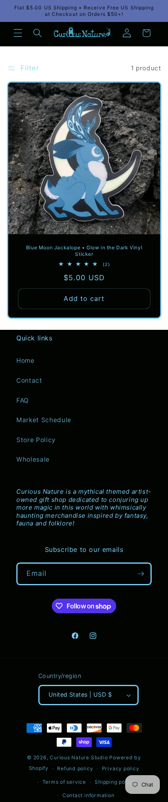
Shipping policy (115, 782)
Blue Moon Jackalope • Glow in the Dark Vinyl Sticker (84, 250)
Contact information (88, 795)
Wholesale (33, 459)
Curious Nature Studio (79, 757)
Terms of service (64, 782)
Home (25, 360)
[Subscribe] (140, 573)
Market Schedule (43, 420)
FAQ (22, 400)
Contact (29, 380)
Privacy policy (120, 768)
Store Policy (36, 440)
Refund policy (75, 768)
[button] (18, 33)
